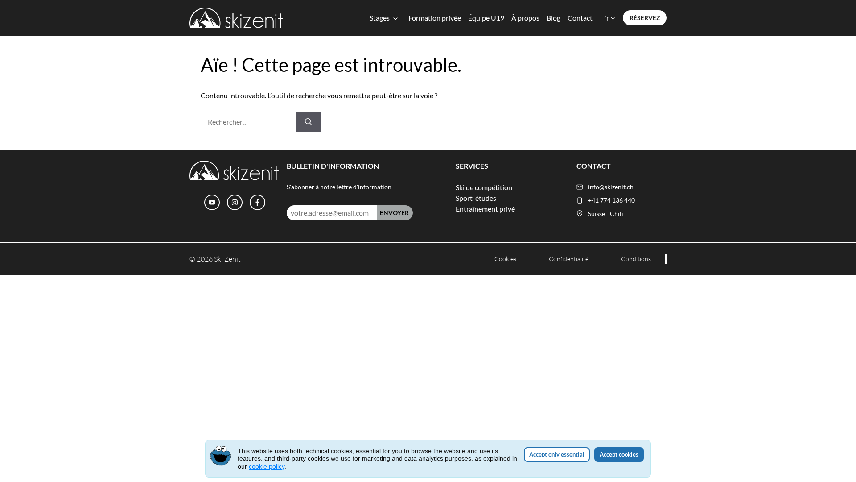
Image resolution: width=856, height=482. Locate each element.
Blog (553, 17)
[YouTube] (212, 202)
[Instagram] (235, 202)
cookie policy (266, 466)
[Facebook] (257, 202)
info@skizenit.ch (611, 187)
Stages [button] (380, 17)
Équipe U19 (486, 17)
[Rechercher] (308, 122)
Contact (580, 17)
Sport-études (476, 198)
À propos (525, 17)
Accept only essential (556, 454)
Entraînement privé (485, 208)
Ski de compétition (484, 187)
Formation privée (434, 17)
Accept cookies (619, 454)
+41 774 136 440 (611, 200)
